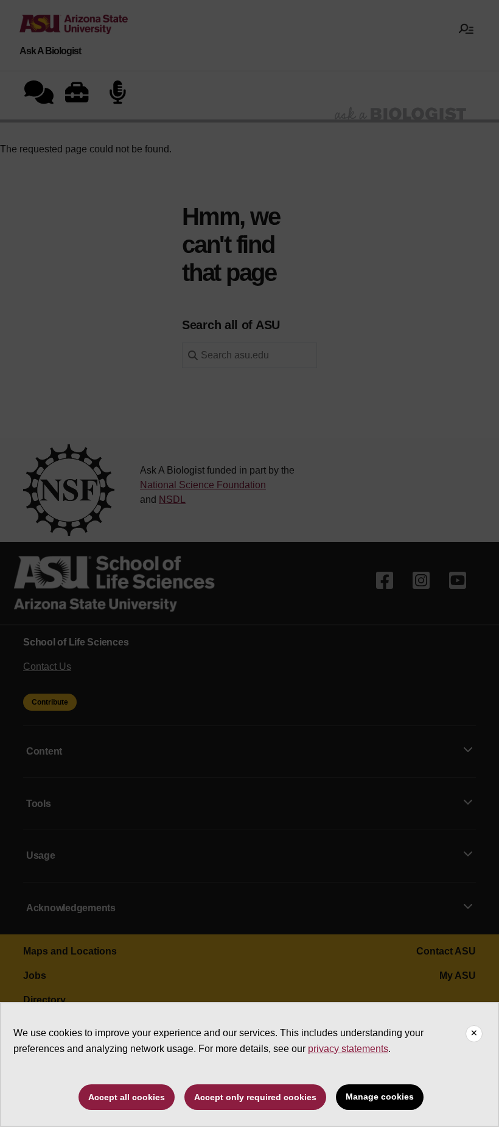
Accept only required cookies (255, 1097)
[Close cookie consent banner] (474, 1033)
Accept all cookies (126, 1097)
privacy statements (348, 1048)
